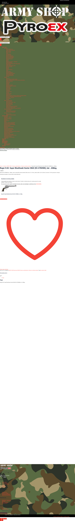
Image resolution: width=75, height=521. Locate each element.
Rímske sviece (6, 120)
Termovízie (8, 87)
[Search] (1, 39)
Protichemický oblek (9, 74)
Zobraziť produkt (12, 302)
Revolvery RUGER (17, 270)
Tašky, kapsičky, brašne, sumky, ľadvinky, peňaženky (15, 80)
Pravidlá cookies (66, 516)
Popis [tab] (3, 277)
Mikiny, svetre (8, 51)
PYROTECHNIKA (5, 483)
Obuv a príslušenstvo (10, 75)
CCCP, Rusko (8, 98)
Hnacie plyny (8, 105)
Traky (7, 70)
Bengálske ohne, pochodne (9, 126)
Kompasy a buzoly (9, 84)
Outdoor (5, 77)
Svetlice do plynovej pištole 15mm (10, 135)
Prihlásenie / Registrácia (6, 500)
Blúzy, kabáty (8, 52)
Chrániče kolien (9, 91)
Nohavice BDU (8, 55)
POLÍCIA (7, 76)
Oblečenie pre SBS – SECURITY (11, 61)
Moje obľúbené (4, 503)
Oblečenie (6, 48)
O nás (3, 485)
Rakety (5, 121)
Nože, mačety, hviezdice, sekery (11, 79)
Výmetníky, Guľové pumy (8, 128)
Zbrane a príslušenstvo (8, 109)
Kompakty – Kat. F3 (7, 117)
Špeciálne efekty (7, 133)
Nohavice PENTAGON (10, 56)
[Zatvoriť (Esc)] (6, 519)
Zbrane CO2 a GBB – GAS (10, 102)
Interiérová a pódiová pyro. (9, 134)
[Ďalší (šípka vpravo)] (2, 520)
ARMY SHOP (9, 166)
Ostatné (7, 99)
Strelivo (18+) (8, 113)
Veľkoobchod (4, 492)
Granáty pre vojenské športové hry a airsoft (11, 131)
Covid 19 (7, 78)
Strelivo (5, 112)
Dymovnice (6, 127)
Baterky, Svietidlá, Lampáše (11, 85)
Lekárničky (8, 82)
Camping (7, 83)
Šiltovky (7, 67)
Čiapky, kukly (8, 64)
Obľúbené (2, 40)
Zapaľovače (8, 94)
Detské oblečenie (9, 62)
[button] (31, 47)
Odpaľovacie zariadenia (8, 132)
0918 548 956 (38, 184)
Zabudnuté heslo (5, 502)
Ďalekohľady (8, 86)
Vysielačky (8, 90)
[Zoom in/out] (1, 519)
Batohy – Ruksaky (9, 81)
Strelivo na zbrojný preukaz (11, 114)
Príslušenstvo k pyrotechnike (9, 137)
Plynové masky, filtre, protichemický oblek (13, 96)
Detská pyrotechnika (7, 118)
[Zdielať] (4, 519)
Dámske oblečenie (9, 72)
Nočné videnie (8, 88)
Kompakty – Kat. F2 (7, 116)
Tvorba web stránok (16, 514)
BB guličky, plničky (9, 104)
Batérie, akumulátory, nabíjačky (11, 106)
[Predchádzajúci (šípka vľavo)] (1, 520)
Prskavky (5, 119)
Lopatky (7, 92)
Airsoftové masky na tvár (10, 107)
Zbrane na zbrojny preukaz (11, 111)
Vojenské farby (8, 93)
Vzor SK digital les (9, 49)
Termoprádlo (8, 54)
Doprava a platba (5, 493)
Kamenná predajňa (5, 484)
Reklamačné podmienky (6, 495)
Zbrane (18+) (8, 110)
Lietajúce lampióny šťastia (9, 129)
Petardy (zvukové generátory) (9, 123)
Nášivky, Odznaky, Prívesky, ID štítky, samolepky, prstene (16, 95)
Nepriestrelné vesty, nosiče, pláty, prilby (13, 63)
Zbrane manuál (9, 101)
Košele (7, 59)
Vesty (7, 53)
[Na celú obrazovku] (2, 519)
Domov (1, 166)
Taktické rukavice (9, 69)
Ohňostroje (4, 486)
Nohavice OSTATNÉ (9, 57)
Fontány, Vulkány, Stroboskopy (9, 122)
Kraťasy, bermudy (9, 58)
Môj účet (3, 501)
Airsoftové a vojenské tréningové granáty (13, 108)
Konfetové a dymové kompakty (9, 124)
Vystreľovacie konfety (8, 130)
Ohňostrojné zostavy (7, 136)
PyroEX (6, 514)
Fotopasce (8, 89)
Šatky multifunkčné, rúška (10, 65)
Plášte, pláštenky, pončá (10, 73)
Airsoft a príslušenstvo (8, 100)
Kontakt (3, 487)
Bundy (7, 60)
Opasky (7, 68)
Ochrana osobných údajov (58, 516)
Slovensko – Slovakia (10, 97)
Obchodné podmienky (6, 494)
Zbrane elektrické (9, 103)
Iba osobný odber (43, 270)
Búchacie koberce (7, 125)
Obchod (4, 166)
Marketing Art (10, 514)
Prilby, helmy (8, 71)
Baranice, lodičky (9, 66)
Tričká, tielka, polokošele (10, 50)
